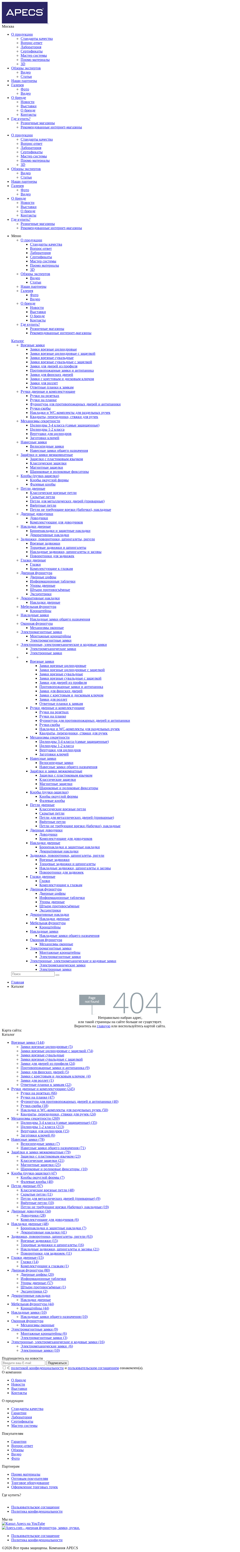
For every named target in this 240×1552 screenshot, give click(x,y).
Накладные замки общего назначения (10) (54, 1317)
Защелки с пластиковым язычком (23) (51, 1156)
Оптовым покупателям (29, 1479)
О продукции (22, 34)
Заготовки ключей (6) (38, 1135)
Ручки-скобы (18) (34, 1106)
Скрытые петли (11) (36, 1194)
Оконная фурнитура (27, 1321)
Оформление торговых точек (34, 1487)
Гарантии (18, 1413)
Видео (26, 72)
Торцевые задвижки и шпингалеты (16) (52, 1245)
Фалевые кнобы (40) (37, 1182)
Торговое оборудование (30, 1483)
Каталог (17, 341)
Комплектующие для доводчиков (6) (50, 1220)
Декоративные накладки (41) (44, 1232)
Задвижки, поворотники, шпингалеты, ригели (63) (52, 1236)
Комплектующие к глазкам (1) (45, 1266)
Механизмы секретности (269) (35, 1118)
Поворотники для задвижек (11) (46, 1253)
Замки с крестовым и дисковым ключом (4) (56, 1076)
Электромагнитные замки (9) (34, 1329)
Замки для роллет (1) (37, 1080)
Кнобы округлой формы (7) (42, 1177)
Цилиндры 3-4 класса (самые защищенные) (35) (59, 1123)
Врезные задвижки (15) (39, 1241)
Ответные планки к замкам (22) (46, 1085)
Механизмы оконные (37, 1325)
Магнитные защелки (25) (41, 1165)
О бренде (18, 98)
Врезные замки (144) (27, 1042)
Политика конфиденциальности (37, 1511)
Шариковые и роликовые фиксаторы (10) (54, 1169)
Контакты (28, 114)
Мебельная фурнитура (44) (32, 1304)
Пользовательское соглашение (35, 1507)
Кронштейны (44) (35, 1308)
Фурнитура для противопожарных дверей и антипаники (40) (69, 1101)
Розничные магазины (38, 123)
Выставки (29, 106)
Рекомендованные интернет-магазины (51, 127)
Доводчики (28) (33, 1215)
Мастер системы (34, 55)
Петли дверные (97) (27, 1186)
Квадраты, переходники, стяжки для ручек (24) (58, 1114)
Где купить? (20, 119)
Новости (27, 102)
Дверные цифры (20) (37, 1274)
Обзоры (17, 1450)
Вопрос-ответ (31, 43)
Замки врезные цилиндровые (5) (47, 1047)
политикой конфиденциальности (37, 1368)
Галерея (17, 85)
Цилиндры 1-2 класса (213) (42, 1127)
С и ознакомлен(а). (75, 1368)
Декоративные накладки (30, 1296)
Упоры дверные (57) (37, 1283)
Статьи (26, 77)
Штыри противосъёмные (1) (43, 1287)
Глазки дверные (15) (27, 1258)
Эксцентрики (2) (34, 1291)
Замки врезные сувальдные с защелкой (52, 1059)
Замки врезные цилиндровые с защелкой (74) (57, 1051)
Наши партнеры (24, 81)
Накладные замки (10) (29, 1312)
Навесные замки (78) (28, 1139)
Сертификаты (32, 51)
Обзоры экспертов (26, 68)
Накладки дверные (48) (30, 1224)
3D (23, 64)
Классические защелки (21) (42, 1161)
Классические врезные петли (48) (47, 1190)
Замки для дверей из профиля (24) (48, 1064)
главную (103, 1026)
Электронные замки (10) (40, 1350)
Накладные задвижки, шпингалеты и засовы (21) (60, 1249)
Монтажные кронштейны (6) (44, 1333)
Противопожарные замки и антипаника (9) (55, 1068)
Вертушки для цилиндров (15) (45, 1131)
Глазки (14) (29, 1262)
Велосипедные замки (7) (40, 1144)
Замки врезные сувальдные (42, 1055)
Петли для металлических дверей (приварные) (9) (60, 1198)
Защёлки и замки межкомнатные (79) (41, 1152)
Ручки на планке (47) (37, 1097)
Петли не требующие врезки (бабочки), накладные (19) (65, 1207)
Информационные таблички (43, 1279)
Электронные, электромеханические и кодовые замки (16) (58, 1342)
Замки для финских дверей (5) (45, 1072)
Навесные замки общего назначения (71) (53, 1148)
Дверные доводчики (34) (31, 1211)
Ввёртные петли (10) (37, 1203)
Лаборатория (31, 47)
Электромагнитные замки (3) (44, 1338)
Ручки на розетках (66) (39, 1093)
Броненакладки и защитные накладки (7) (53, 1228)
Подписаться (57, 1363)
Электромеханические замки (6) (47, 1346)
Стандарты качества (37, 39)
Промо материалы (35, 60)
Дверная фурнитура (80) (30, 1270)
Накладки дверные (36, 1300)
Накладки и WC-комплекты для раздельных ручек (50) (64, 1110)
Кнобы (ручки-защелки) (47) (34, 1173)
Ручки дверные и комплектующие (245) (43, 1089)
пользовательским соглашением (93, 1368)
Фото (25, 89)
